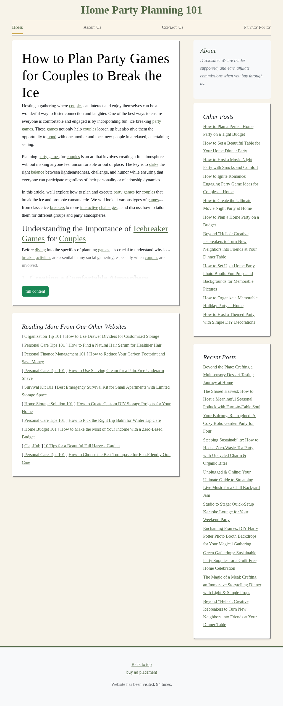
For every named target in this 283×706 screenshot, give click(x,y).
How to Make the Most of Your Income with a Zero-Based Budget (92, 433)
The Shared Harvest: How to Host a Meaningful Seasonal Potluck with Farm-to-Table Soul (231, 399)
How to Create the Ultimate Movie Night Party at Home (227, 204)
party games (48, 156)
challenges (108, 207)
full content (35, 291)
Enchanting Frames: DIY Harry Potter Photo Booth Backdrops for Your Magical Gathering (230, 536)
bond (52, 136)
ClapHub (32, 445)
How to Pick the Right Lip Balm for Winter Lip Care (115, 420)
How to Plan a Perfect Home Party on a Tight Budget (228, 130)
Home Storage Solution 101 (48, 403)
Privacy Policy (257, 27)
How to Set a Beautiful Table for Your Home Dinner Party (231, 147)
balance (37, 172)
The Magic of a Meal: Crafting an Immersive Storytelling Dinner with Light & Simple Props (232, 585)
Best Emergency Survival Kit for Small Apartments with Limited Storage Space (96, 391)
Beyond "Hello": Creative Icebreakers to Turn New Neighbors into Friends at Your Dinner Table (230, 245)
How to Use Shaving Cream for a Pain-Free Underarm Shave (93, 374)
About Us (92, 27)
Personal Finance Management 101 (55, 354)
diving (40, 249)
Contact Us (172, 27)
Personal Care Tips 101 (44, 345)
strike (153, 164)
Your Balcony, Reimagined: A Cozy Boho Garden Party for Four (229, 423)
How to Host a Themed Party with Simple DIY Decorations (229, 318)
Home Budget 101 (40, 429)
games (52, 129)
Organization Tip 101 (43, 336)
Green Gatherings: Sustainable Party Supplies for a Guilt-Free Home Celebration (229, 560)
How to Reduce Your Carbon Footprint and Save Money (93, 358)
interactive (89, 207)
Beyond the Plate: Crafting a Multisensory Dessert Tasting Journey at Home (228, 375)
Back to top (142, 664)
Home (17, 27)
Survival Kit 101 (38, 387)
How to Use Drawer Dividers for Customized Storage (112, 336)
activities (43, 257)
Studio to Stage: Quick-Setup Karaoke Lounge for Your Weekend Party (228, 512)
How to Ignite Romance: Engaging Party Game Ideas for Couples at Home (230, 184)
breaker (28, 257)
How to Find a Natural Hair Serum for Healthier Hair (115, 345)
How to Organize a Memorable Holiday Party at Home (230, 302)
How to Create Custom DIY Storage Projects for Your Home (96, 407)
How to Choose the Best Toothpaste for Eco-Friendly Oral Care (96, 458)
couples (75, 105)
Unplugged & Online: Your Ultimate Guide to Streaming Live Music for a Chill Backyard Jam (231, 484)
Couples (72, 238)
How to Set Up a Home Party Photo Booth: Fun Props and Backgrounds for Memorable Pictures (229, 277)
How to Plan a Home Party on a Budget (231, 221)
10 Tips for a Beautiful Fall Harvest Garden (82, 445)
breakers (57, 207)
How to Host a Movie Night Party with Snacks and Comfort (230, 163)
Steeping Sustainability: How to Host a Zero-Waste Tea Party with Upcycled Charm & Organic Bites (230, 452)
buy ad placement (141, 672)
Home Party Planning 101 (141, 10)
